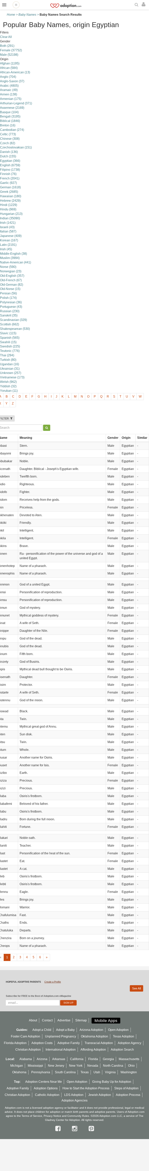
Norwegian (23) (10, 271)
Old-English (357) (12, 275)
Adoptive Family (68, 1043)
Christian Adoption (28, 1049)
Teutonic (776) (10, 350)
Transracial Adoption (99, 1043)
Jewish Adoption (99, 1094)
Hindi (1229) (8, 205)
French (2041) (9, 178)
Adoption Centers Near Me (43, 1081)
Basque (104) (9, 112)
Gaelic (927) (8, 182)
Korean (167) (9, 240)
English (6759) (10, 165)
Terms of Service (32, 1115)
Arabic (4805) (9, 85)
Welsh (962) (8, 381)
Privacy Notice (52, 1115)
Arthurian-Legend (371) (16, 103)
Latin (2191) (8, 244)
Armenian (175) (10, 98)
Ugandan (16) (9, 364)
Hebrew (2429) (10, 200)
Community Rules (78, 1115)
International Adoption (61, 1049)
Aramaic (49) (9, 90)
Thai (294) (7, 355)
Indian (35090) (10, 218)
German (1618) (10, 187)
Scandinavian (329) (13, 319)
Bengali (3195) (10, 116)
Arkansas (58, 1059)
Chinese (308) (10, 138)
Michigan (16, 1065)
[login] (144, 4)
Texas (85, 1072)
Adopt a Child (41, 1029)
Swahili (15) (8, 342)
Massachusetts (129, 1059)
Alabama (25, 1059)
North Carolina (113, 1065)
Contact (47, 1020)
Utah (97, 1072)
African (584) (9, 67)
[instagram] (75, 1128)
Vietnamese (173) (12, 377)
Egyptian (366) (10, 160)
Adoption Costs (42, 1043)
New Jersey (56, 1065)
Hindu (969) (8, 209)
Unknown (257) (10, 373)
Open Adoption (118, 1029)
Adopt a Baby (65, 1029)
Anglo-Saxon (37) (12, 81)
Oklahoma (19, 1072)
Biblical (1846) (10, 121)
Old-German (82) (11, 284)
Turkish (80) (8, 359)
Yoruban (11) (9, 390)
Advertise (63, 1020)
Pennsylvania (40, 1072)
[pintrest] (91, 1128)
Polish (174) (8, 297)
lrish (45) (6, 249)
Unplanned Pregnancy (60, 1036)
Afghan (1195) (9, 63)
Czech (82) (7, 143)
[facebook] (58, 1128)
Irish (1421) (8, 222)
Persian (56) (8, 293)
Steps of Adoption (126, 1088)
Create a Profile (52, 982)
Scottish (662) (9, 324)
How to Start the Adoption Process (85, 1088)
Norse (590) (8, 266)
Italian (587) (8, 231)
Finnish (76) (8, 174)
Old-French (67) (11, 280)
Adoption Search (122, 1049)
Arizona (42, 1059)
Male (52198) (9, 54)
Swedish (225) (10, 346)
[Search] (137, 5)
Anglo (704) (8, 76)
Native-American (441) (15, 262)
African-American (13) (15, 72)
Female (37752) (11, 50)
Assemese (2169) (12, 107)
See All (136, 988)
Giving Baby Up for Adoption (111, 1081)
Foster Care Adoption (25, 1036)
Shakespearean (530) (15, 328)
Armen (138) (8, 94)
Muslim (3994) (10, 258)
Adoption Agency (129, 1043)
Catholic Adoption (47, 1094)
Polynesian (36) (11, 302)
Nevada (92, 1065)
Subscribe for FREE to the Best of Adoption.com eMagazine (38, 996)
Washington (128, 1072)
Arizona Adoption (91, 1029)
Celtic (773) (8, 134)
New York (75, 1065)
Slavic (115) (8, 333)
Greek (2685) (9, 191)
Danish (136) (9, 151)
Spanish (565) (9, 337)
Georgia (108, 1059)
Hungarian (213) (11, 213)
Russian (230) (9, 311)
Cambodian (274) (12, 129)
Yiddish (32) (8, 386)
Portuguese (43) (11, 306)
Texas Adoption (123, 1036)
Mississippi (35, 1065)
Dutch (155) (8, 156)
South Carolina (65, 1072)
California (76, 1059)
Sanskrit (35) (8, 315)
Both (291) (7, 45)
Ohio (131, 1065)
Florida (93, 1059)
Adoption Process (128, 1094)
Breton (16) (7, 125)
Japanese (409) (11, 235)
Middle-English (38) (13, 253)
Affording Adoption (93, 1049)
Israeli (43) (7, 227)
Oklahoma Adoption (94, 1036)
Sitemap (81, 1020)
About (33, 1020)
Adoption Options (46, 1088)
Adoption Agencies (74, 1100)
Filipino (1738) (10, 169)
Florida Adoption (15, 1043)
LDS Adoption (73, 1094)
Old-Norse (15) (10, 289)
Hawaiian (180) (10, 196)
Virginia (110, 1072)
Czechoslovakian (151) (16, 147)
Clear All (6, 37)
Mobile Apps (105, 1020)
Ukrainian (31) (10, 368)
